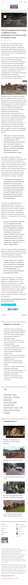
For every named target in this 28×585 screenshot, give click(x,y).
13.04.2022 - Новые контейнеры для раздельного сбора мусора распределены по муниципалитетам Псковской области (15, 330)
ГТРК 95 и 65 (16, 397)
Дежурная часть (8, 400)
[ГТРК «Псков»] (14, 7)
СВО (21, 407)
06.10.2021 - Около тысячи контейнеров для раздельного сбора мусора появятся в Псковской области (14, 357)
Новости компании (8, 407)
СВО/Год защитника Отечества (12, 410)
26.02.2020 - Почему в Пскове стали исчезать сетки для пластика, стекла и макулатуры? (13, 377)
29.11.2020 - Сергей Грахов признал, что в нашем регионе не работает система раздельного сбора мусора (15, 372)
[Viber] (15, 309)
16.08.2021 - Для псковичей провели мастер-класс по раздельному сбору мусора (13, 362)
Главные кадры (8, 397)
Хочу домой (7, 413)
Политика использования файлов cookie (9, 578)
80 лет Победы (7, 394)
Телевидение (4, 532)
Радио (2, 534)
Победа (17, 407)
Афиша (15, 394)
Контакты (3, 524)
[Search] (25, 2)
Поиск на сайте (5, 526)
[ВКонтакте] (9, 309)
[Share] (21, 2)
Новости (3, 528)
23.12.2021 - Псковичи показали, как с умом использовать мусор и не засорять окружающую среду (14, 342)
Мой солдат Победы (9, 405)
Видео (2, 530)
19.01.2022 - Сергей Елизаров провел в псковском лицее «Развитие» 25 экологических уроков (14, 336)
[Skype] (13, 309)
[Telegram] (17, 309)
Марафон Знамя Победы (10, 402)
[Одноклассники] (11, 309)
